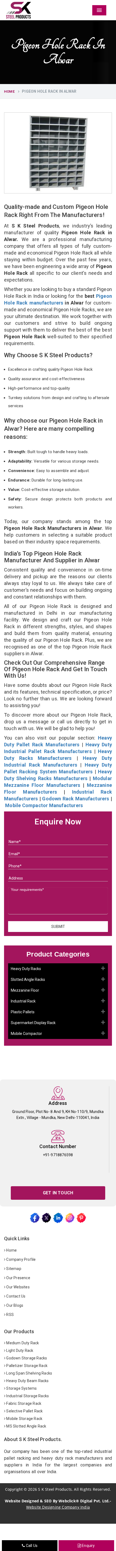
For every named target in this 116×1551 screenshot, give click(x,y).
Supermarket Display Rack (33, 1023)
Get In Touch (58, 1192)
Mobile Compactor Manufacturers (44, 805)
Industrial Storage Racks (27, 1396)
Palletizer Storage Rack (26, 1365)
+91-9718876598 (58, 1155)
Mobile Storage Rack (23, 1418)
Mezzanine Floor (25, 990)
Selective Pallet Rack (24, 1411)
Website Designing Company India (58, 1507)
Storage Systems (21, 1388)
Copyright (14, 1489)
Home (9, 91)
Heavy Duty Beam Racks (27, 1381)
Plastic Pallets (23, 1012)
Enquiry (88, 1545)
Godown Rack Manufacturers (75, 798)
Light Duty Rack (19, 1350)
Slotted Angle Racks (28, 979)
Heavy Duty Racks (26, 969)
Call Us (31, 1545)
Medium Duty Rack (22, 1343)
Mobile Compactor (26, 1033)
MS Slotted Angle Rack (25, 1426)
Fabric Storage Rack (23, 1403)
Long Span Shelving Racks (28, 1373)
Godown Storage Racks (26, 1358)
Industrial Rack (23, 1001)
